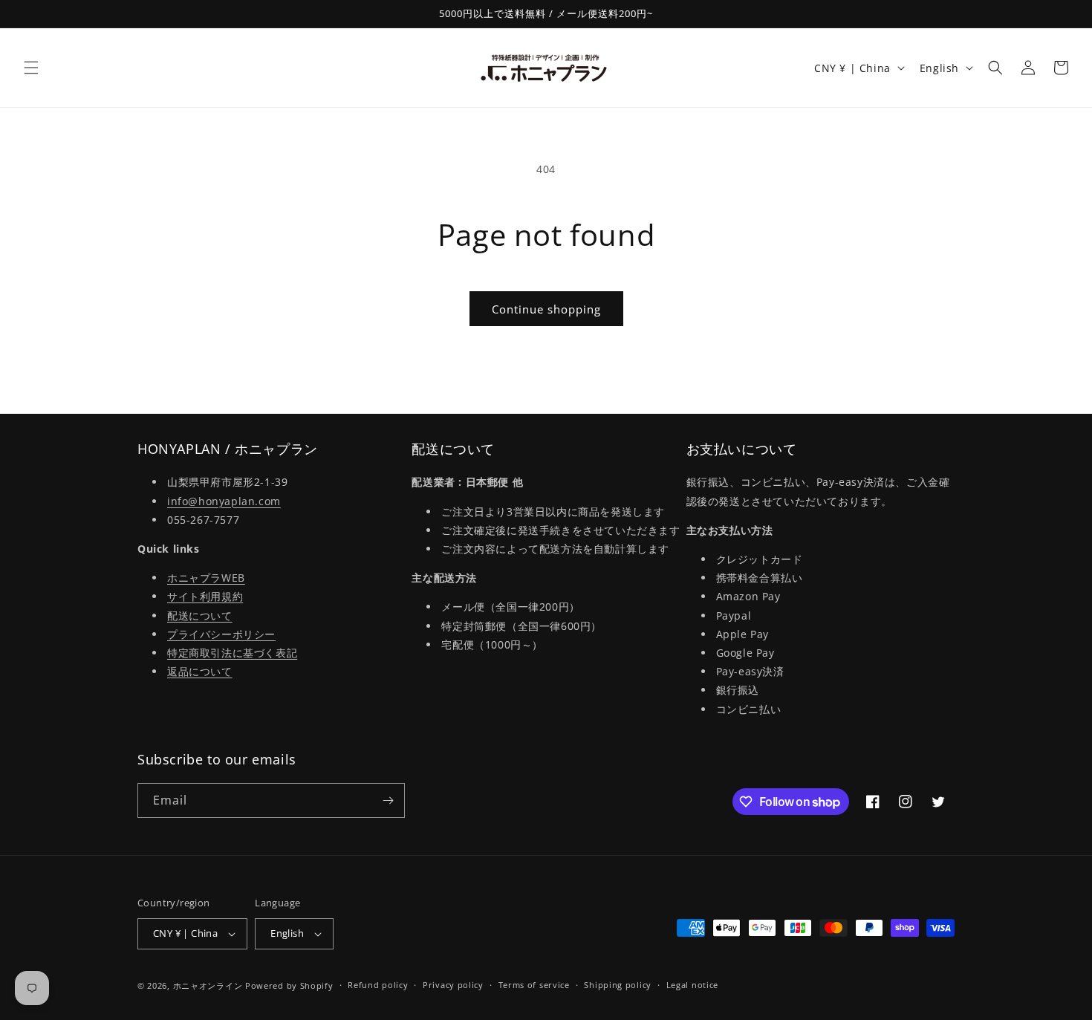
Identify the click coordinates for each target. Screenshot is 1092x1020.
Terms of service (534, 984)
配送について (200, 615)
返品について (200, 671)
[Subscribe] (387, 800)
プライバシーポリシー (221, 634)
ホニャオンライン (208, 985)
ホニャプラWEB (206, 578)
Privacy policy (453, 984)
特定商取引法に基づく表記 (232, 653)
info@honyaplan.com (224, 501)
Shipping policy (617, 984)
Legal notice (692, 984)
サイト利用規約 (205, 596)
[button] (31, 67)
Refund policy (378, 984)
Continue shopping (546, 309)
